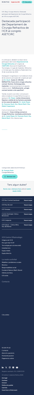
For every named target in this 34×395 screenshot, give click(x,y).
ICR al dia (5, 275)
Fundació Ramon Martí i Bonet (12, 270)
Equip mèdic (6, 250)
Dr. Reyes (12, 98)
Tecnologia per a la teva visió (11, 245)
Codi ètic (4, 387)
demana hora (16, 189)
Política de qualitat (7, 385)
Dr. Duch (7, 80)
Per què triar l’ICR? (8, 243)
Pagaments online (8, 358)
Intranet (4, 382)
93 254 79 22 (5, 2)
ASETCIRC (5, 66)
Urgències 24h (15, 2)
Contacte (5, 350)
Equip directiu (6, 253)
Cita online (28, 2)
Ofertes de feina (7, 273)
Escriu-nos (6, 189)
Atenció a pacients (8, 353)
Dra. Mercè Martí (20, 104)
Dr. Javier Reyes (24, 102)
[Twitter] (6, 368)
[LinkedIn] (3, 368)
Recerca (4, 265)
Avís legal (4, 378)
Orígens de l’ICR (7, 240)
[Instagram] (10, 368)
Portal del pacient (8, 355)
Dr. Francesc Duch (8, 104)
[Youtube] (17, 368)
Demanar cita (11, 176)
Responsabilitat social (9, 267)
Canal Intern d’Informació (9, 390)
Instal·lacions (6, 248)
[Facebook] (13, 368)
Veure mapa (28, 200)
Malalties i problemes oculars (11, 262)
